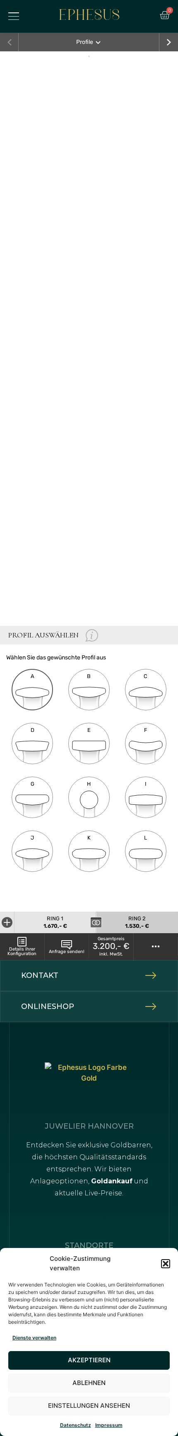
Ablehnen (89, 1383)
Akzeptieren (89, 1360)
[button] (165, 1264)
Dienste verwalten (34, 1338)
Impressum (109, 1425)
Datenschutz (75, 1425)
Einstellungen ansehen (89, 1405)
